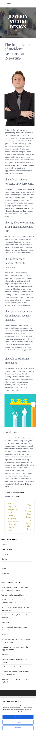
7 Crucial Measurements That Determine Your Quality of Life (15, 673)
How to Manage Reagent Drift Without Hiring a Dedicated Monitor (15, 588)
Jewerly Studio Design (18, 21)
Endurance (5, 622)
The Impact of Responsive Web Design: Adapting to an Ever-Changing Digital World (13, 517)
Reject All (18, 728)
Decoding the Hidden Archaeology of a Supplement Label (15, 648)
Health (4, 569)
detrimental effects (24, 208)
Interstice (5, 635)
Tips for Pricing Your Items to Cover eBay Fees (28, 516)
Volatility (5, 654)
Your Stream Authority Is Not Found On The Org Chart (16, 616)
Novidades (5, 573)
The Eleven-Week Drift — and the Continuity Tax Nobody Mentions (17, 601)
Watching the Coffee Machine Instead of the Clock (15, 680)
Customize (18, 722)
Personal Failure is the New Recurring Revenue (14, 660)
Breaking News (18, 493)
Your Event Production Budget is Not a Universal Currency (15, 628)
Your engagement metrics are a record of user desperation (16, 640)
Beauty (4, 544)
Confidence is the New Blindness (13, 667)
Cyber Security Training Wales (22, 165)
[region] (18, 715)
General (4, 564)
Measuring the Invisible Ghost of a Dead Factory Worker (15, 608)
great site (30, 189)
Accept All (18, 717)
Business (5, 554)
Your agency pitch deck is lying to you (14, 595)
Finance (4, 559)
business (17, 496)
